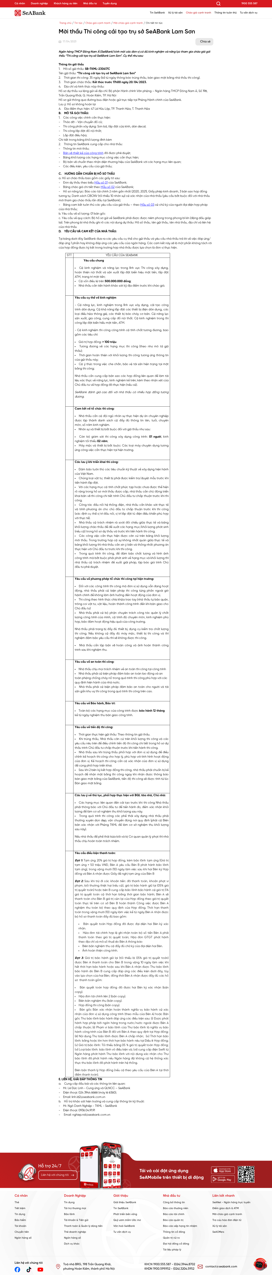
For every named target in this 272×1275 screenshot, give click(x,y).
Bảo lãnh (69, 1214)
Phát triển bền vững (125, 1214)
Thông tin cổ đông (174, 1232)
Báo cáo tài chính (173, 1214)
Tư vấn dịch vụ (248, 12)
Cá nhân (20, 3)
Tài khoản (20, 1226)
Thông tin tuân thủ (225, 12)
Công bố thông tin (174, 1202)
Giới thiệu (120, 1196)
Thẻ (17, 1202)
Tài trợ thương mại (75, 1208)
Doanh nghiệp (39, 3)
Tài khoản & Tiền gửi (76, 1220)
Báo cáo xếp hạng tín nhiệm (180, 1226)
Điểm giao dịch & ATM (225, 1208)
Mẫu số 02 (108, 187)
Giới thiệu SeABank (124, 1202)
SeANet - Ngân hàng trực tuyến (231, 1202)
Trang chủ (65, 23)
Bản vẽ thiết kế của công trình (83, 153)
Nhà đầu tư (90, 3)
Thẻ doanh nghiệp (75, 1232)
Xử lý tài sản (175, 12)
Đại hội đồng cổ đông (176, 1244)
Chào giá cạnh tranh (198, 12)
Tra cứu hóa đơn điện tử (226, 1220)
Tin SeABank (157, 12)
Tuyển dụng (110, 3)
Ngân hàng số (23, 1238)
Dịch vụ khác (72, 1244)
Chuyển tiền (22, 1232)
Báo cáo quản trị (173, 1220)
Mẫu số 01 (101, 182)
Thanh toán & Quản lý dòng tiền (83, 1226)
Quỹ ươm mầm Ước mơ (127, 1220)
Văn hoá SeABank (124, 1226)
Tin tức (78, 23)
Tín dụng (20, 1214)
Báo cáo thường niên (175, 1208)
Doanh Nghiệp (75, 1196)
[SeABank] (40, 13)
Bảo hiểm (20, 1220)
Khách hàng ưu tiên (65, 3)
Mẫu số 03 (147, 204)
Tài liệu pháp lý (172, 1249)
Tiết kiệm (20, 1208)
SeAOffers (218, 1232)
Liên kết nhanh (223, 1196)
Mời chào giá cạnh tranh (128, 23)
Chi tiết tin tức (154, 23)
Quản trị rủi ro (171, 1238)
